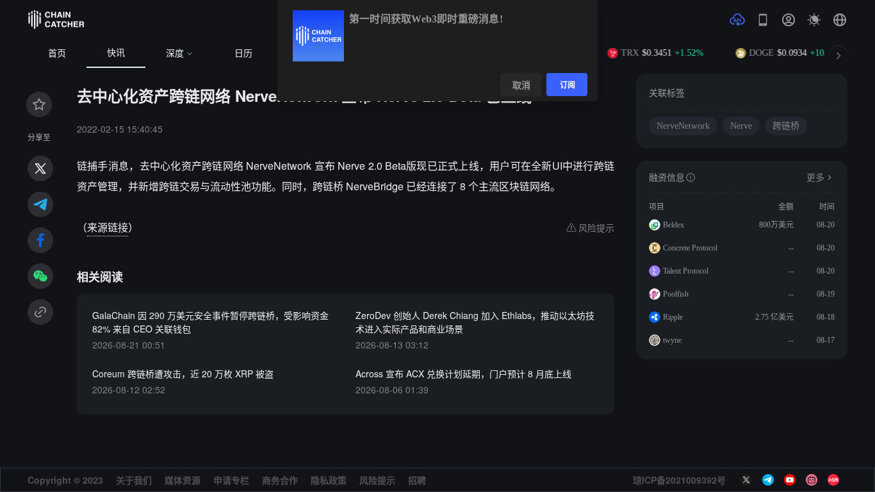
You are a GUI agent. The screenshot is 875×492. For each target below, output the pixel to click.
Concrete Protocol (690, 247)
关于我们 (134, 479)
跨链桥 (786, 126)
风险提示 (377, 479)
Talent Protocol (685, 270)
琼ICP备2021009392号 (679, 479)
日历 (243, 53)
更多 (815, 178)
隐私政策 (329, 479)
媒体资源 (182, 479)
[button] (839, 19)
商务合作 (280, 479)
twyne (672, 340)
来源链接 (107, 227)
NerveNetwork (683, 126)
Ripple (673, 317)
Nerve (741, 126)
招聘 (417, 479)
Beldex (673, 224)
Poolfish (676, 294)
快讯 (116, 53)
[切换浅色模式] (814, 20)
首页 (57, 53)
